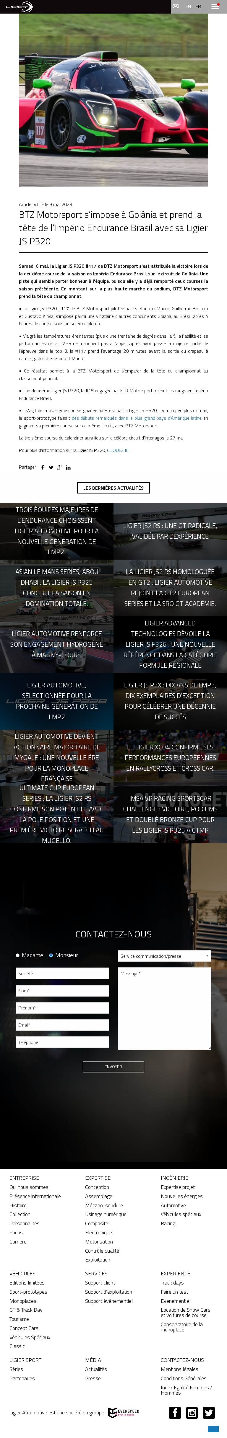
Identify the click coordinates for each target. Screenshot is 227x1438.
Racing (168, 1223)
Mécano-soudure (104, 1205)
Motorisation (99, 1242)
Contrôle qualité (102, 1251)
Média (93, 1360)
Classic (17, 1346)
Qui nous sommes (28, 1187)
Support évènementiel (109, 1301)
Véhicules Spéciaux (29, 1337)
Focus (16, 1232)
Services (96, 1273)
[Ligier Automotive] (19, 6)
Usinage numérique (106, 1214)
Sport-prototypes (28, 1292)
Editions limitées (27, 1283)
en (188, 6)
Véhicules (22, 1273)
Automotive (173, 1205)
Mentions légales (179, 1369)
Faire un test (174, 1292)
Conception (97, 1187)
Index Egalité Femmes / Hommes (186, 1390)
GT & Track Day (26, 1310)
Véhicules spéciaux (181, 1214)
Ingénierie (174, 1178)
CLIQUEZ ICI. (118, 450)
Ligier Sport (25, 1360)
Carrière (18, 1242)
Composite (96, 1223)
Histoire (18, 1205)
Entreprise (24, 1178)
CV (120, 1059)
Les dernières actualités (113, 487)
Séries (16, 1369)
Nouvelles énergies (182, 1196)
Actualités (96, 1369)
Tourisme (19, 1319)
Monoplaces (22, 1301)
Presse (93, 1378)
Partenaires (22, 1378)
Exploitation (97, 1260)
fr (198, 6)
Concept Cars (23, 1328)
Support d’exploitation (108, 1292)
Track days (172, 1283)
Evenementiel (175, 1301)
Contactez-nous (182, 1360)
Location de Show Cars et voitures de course (185, 1312)
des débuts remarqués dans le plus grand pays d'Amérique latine (137, 417)
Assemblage (98, 1196)
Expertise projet (178, 1187)
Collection (19, 1214)
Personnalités (24, 1223)
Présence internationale (35, 1196)
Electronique (98, 1232)
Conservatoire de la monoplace (182, 1327)
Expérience (175, 1273)
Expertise (98, 1178)
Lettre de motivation (136, 1081)
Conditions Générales (184, 1378)
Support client (100, 1283)
